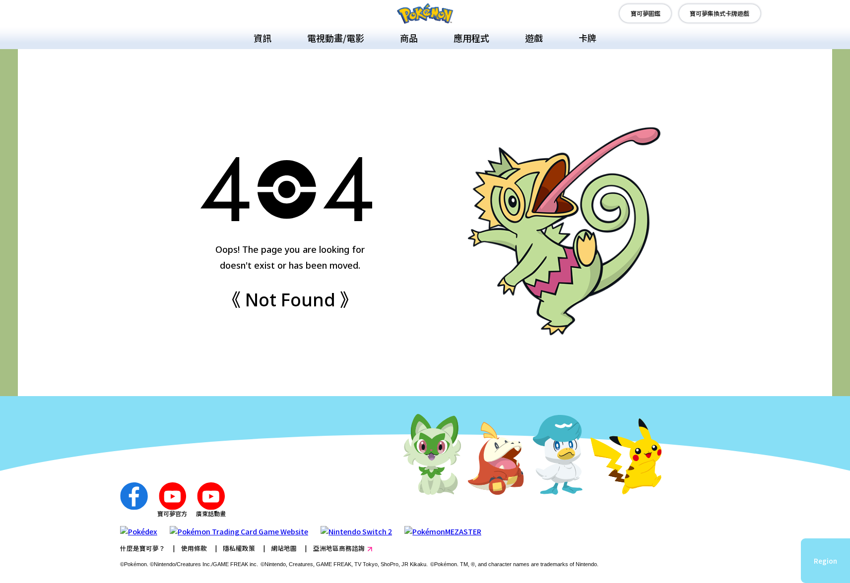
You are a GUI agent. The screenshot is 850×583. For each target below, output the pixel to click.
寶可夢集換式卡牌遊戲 (719, 13)
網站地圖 (284, 548)
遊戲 (534, 37)
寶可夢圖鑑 (645, 13)
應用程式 (471, 37)
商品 (409, 37)
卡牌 (587, 37)
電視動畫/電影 (335, 37)
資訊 (262, 37)
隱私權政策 (239, 548)
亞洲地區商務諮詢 (339, 548)
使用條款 (194, 548)
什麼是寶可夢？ (142, 548)
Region (825, 561)
